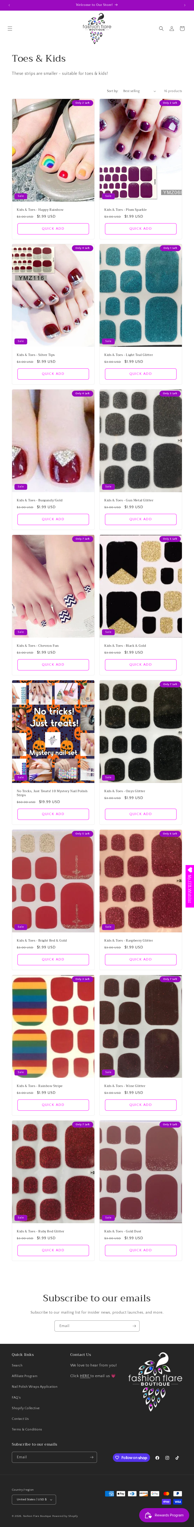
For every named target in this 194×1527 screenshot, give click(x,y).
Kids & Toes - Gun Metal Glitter (129, 501)
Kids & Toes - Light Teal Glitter (128, 355)
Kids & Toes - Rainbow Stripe (40, 1086)
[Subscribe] (134, 1326)
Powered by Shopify (65, 1516)
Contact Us (20, 1419)
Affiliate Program (24, 1376)
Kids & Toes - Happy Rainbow (40, 210)
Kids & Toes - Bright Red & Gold (42, 941)
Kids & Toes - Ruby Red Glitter (40, 1232)
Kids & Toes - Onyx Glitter (124, 791)
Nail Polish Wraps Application (34, 1387)
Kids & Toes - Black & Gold (125, 646)
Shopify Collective (26, 1408)
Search (17, 1365)
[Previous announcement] (9, 5)
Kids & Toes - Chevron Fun (38, 646)
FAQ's (16, 1398)
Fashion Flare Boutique (37, 1516)
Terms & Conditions (27, 1429)
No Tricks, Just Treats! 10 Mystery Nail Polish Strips (52, 793)
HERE (85, 1376)
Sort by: (113, 91)
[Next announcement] (185, 5)
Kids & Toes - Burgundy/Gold (39, 501)
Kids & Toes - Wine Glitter (125, 1086)
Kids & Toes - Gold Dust (122, 1232)
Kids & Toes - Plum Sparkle (125, 210)
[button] (10, 28)
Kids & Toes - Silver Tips (36, 355)
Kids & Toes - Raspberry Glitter (128, 941)
